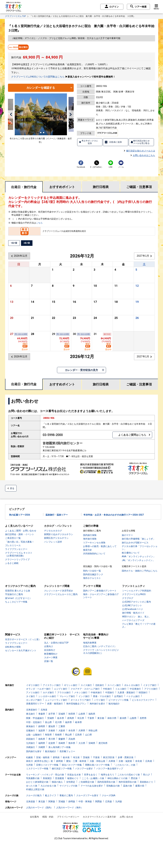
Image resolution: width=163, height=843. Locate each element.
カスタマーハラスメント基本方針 (99, 816)
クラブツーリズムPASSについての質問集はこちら (38, 76)
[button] (11, 114)
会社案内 (34, 816)
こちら (39, 222)
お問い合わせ (126, 816)
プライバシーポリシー (68, 816)
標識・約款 (47, 816)
